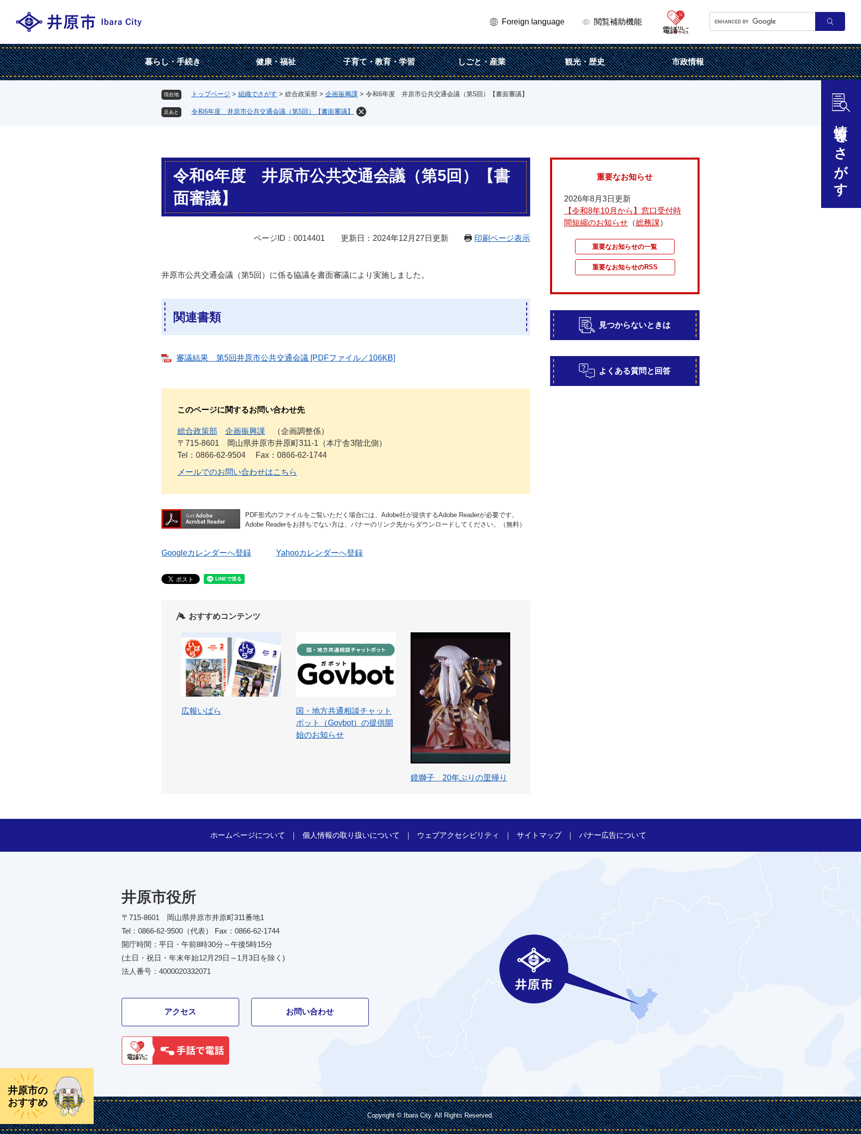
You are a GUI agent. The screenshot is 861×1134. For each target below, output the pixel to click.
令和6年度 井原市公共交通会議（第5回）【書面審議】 (272, 111)
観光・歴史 (585, 61)
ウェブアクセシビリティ (458, 835)
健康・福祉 (276, 61)
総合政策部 (197, 431)
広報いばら (201, 711)
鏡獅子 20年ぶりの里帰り (459, 777)
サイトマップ (539, 835)
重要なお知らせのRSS (625, 267)
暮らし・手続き (173, 61)
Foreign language (533, 21)
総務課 (648, 222)
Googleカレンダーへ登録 (206, 553)
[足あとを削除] (361, 112)
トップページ (210, 94)
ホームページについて (247, 835)
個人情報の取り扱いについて (351, 835)
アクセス (180, 1011)
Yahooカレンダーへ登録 (319, 553)
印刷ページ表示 (502, 238)
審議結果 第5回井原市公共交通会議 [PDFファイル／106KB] (285, 358)
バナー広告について (612, 835)
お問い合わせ (310, 1011)
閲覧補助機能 (618, 21)
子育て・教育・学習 (379, 61)
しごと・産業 (482, 61)
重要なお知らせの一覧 (624, 246)
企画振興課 (341, 94)
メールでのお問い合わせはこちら (237, 472)
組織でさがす (257, 94)
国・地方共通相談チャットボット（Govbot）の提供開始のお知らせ (344, 723)
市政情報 (688, 61)
